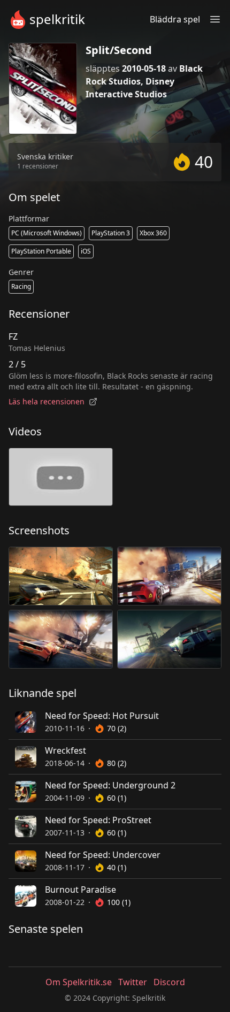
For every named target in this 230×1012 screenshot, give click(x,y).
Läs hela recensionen (47, 401)
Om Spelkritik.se (78, 982)
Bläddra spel (175, 19)
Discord (169, 982)
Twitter (132, 982)
